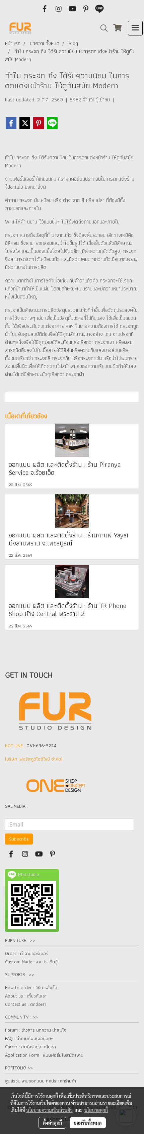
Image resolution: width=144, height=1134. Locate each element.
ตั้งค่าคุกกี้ (52, 1123)
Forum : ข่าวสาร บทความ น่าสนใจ (36, 1030)
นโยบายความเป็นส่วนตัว (49, 1110)
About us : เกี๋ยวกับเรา (26, 995)
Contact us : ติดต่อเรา (25, 1004)
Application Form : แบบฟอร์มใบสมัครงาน (44, 1055)
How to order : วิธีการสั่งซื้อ (31, 987)
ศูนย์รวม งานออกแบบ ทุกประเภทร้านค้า (40, 1080)
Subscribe (19, 839)
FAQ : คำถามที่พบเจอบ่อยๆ (29, 1038)
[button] (102, 28)
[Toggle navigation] (135, 28)
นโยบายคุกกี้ (96, 1110)
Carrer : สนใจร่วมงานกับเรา (30, 1046)
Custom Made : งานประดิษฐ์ (31, 961)
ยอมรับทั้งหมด (88, 1123)
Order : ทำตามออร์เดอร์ (26, 953)
